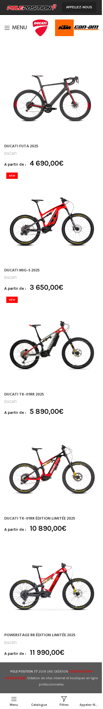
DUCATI (10, 153)
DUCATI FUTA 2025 (21, 146)
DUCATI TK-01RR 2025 (24, 394)
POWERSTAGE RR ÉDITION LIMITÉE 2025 (39, 635)
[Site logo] (31, 6)
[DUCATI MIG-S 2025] (51, 218)
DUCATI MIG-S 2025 (21, 270)
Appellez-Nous (79, 7)
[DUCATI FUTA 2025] (51, 93)
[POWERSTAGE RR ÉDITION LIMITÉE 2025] (51, 582)
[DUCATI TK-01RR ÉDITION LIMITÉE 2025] (51, 466)
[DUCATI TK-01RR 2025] (51, 342)
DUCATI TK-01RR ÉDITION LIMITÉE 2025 (39, 518)
